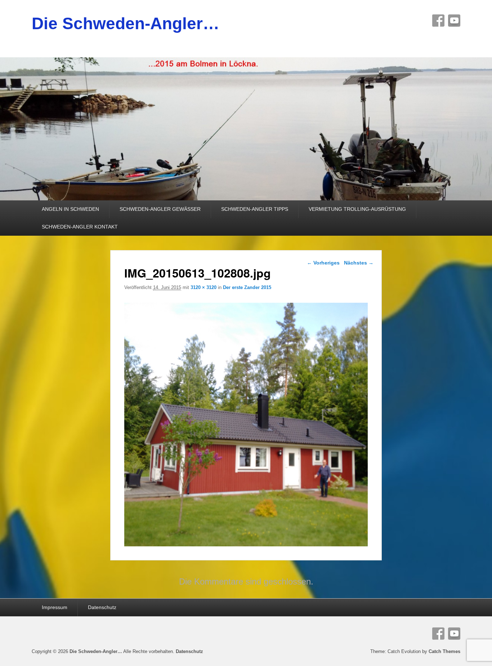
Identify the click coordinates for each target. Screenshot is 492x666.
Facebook (438, 20)
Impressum (54, 607)
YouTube (454, 20)
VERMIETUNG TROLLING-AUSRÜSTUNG (357, 209)
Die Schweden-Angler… (125, 23)
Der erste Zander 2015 (247, 287)
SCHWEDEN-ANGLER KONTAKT (80, 227)
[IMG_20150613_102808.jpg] (246, 544)
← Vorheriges (323, 263)
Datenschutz (102, 607)
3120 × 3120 (203, 287)
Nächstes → (359, 263)
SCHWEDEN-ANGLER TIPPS (254, 209)
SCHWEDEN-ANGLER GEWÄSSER (160, 209)
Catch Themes (444, 651)
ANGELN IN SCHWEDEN (70, 209)
